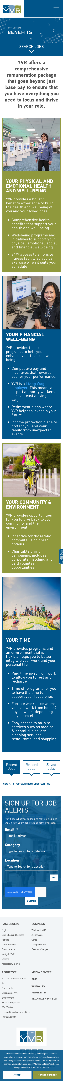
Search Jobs (31, 47)
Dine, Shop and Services (13, 935)
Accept (17, 1075)
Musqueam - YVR (10, 993)
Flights (5, 930)
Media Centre (42, 972)
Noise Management (11, 1003)
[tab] (11, 767)
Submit (31, 901)
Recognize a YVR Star (45, 999)
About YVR (9, 972)
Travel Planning (9, 945)
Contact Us (38, 986)
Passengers (11, 924)
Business (38, 924)
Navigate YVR (8, 954)
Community (7, 988)
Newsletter (39, 993)
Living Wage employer (28, 385)
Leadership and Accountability (16, 1012)
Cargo (34, 940)
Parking (5, 940)
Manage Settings (47, 1075)
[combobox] (31, 851)
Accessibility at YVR (11, 964)
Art (3, 983)
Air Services (37, 935)
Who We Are (7, 1007)
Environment (8, 998)
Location (12, 860)
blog (34, 979)
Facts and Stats (9, 1017)
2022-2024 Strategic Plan (14, 979)
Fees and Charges (40, 949)
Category (12, 845)
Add (54, 877)
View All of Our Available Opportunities (26, 783)
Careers (5, 959)
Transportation (9, 949)
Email (11, 829)
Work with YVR (39, 930)
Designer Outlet (39, 945)
